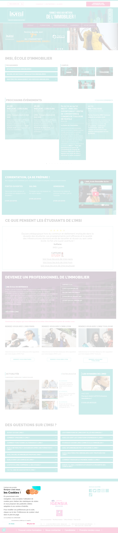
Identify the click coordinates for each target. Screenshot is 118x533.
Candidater (70, 530)
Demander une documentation (98, 4)
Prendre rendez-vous (89, 530)
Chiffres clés (67, 284)
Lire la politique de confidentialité (12, 517)
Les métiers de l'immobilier (72, 300)
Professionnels (60, 25)
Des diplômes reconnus (71, 292)
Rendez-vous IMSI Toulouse (95, 360)
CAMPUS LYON (17, 377)
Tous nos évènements (104, 100)
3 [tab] (60, 49)
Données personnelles (45, 519)
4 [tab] (62, 49)
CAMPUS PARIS (9, 377)
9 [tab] (69, 164)
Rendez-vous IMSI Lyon (59, 359)
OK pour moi (31, 523)
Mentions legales (58, 519)
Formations (45, 25)
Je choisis (11, 523)
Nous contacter (53, 530)
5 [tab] (58, 164)
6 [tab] (60, 164)
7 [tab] (63, 164)
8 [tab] (66, 164)
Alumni (59, 4)
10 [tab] (71, 164)
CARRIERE (12, 401)
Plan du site (77, 519)
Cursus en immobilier (70, 288)
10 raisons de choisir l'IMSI (72, 296)
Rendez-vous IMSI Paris (22, 359)
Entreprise (50, 4)
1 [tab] (55, 49)
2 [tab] (58, 49)
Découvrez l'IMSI (12, 311)
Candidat (40, 4)
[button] (4, 530)
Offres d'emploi (68, 519)
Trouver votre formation (30, 530)
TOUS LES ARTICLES (89, 402)
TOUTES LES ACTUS (69, 374)
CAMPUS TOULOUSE (28, 377)
